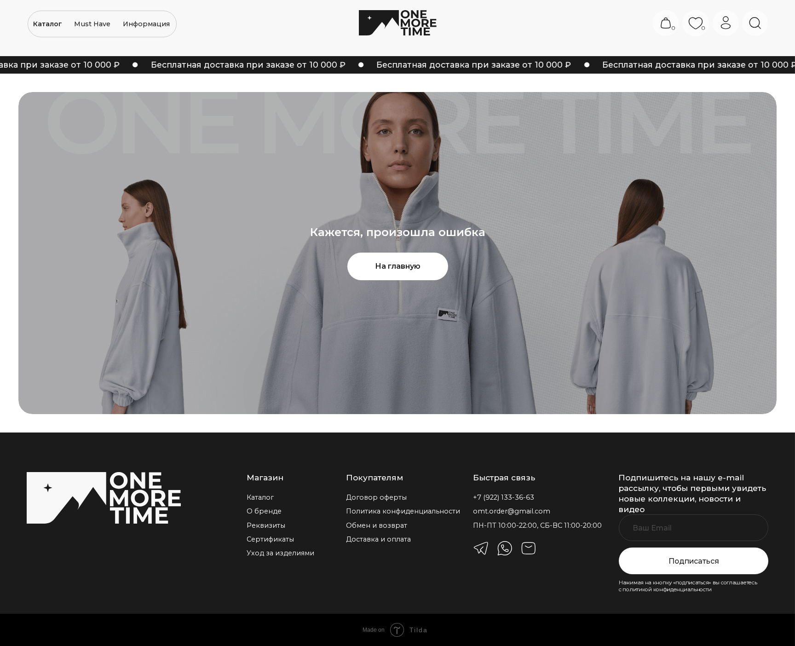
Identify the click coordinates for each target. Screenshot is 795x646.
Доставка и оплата (378, 539)
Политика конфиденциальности (403, 511)
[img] (104, 498)
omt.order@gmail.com (511, 511)
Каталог (260, 497)
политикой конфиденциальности (666, 589)
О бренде (264, 511)
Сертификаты (270, 539)
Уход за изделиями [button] (280, 553)
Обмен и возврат (376, 525)
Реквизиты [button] (266, 525)
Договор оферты (376, 497)
